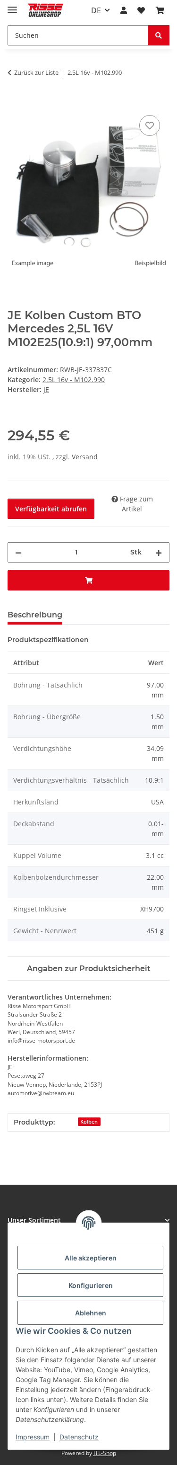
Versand (85, 456)
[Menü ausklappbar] (12, 6)
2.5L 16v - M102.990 (73, 379)
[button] (123, 10)
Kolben (89, 1121)
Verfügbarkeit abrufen (51, 508)
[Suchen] (158, 35)
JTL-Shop (104, 1453)
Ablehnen (90, 1313)
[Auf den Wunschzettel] (149, 125)
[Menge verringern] (18, 552)
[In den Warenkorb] (15, 102)
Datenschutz (79, 1437)
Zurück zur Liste (36, 72)
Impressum (33, 1437)
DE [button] (96, 10)
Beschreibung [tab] (35, 614)
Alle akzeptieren (91, 1258)
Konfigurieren (90, 1285)
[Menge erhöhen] (158, 552)
